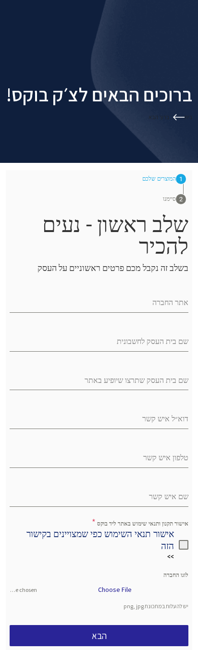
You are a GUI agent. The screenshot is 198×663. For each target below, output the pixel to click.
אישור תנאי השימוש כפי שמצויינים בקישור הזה (100, 540)
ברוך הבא (158, 117)
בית (188, 117)
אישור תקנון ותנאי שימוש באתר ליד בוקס (140, 522)
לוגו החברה (175, 575)
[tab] (165, 179)
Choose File (115, 589)
